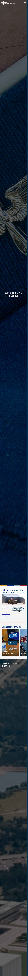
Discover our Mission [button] (6, 616)
